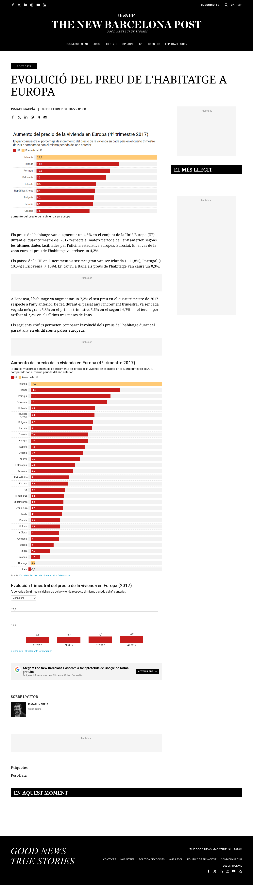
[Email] (45, 117)
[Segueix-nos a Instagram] (32, 5)
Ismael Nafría (23, 109)
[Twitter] (19, 117)
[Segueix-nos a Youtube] (38, 5)
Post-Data (24, 66)
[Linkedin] (26, 117)
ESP (240, 4)
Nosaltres (127, 859)
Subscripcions (232, 865)
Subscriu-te (210, 4)
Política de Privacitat (201, 859)
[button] (226, 5)
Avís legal (176, 859)
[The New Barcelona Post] (43, 856)
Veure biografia (34, 709)
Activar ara (145, 671)
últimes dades (29, 245)
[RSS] (44, 5)
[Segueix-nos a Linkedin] (25, 5)
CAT (233, 4)
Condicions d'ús (231, 859)
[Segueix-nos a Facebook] (13, 5)
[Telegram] (39, 117)
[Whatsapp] (32, 117)
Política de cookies (152, 859)
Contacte (109, 859)
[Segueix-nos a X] (19, 5)
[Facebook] (13, 117)
